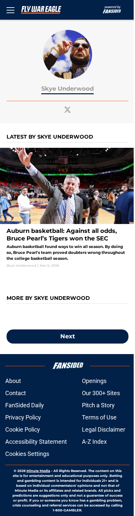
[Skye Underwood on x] (67, 109)
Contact (15, 393)
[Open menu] (10, 10)
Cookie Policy (22, 429)
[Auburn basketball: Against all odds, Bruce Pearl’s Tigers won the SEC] (67, 208)
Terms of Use (99, 417)
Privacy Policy (23, 417)
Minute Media (38, 471)
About (13, 380)
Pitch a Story (98, 405)
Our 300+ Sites (101, 393)
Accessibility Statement (36, 441)
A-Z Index (94, 441)
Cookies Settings (27, 453)
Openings (94, 380)
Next (67, 336)
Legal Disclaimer (103, 429)
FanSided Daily (24, 405)
